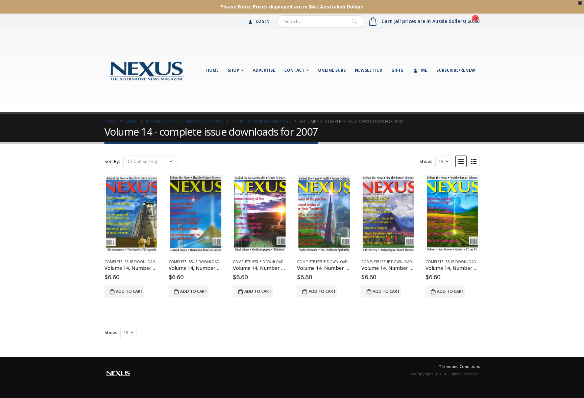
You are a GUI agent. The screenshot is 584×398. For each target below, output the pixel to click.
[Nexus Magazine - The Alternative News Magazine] (146, 70)
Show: (425, 161)
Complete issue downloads (130, 261)
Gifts (397, 70)
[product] (131, 213)
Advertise (264, 70)
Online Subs (332, 70)
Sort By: (112, 161)
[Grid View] (461, 161)
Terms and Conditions (459, 366)
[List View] (474, 161)
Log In (262, 21)
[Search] (354, 21)
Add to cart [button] (129, 291)
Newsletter (368, 70)
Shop (233, 70)
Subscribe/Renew (455, 70)
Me (424, 70)
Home (212, 70)
